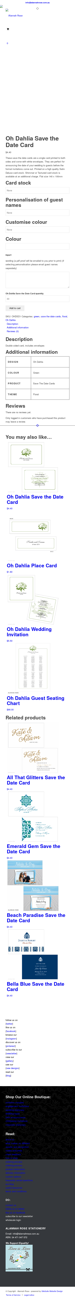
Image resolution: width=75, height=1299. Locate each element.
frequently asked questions (19, 1180)
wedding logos (13, 1113)
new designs (12, 1068)
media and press (14, 1150)
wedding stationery (15, 1110)
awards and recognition (17, 1146)
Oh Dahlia (11, 320)
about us (10, 1139)
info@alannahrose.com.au (37, 2)
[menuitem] (13, 1295)
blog (8, 1075)
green (36, 316)
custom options (13, 1176)
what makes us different (18, 1143)
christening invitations (17, 1121)
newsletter (11, 1053)
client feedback (13, 1154)
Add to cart (15, 308)
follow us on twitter (15, 1208)
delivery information (15, 1172)
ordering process (14, 1161)
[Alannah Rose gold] (31, 15)
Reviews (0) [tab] (13, 331)
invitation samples (15, 1102)
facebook (11, 1031)
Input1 (9, 255)
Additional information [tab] (18, 327)
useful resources (14, 1187)
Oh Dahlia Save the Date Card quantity (25, 293)
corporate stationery (16, 1124)
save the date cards (51, 316)
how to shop (12, 1158)
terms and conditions (16, 1191)
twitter (9, 1023)
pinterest (10, 1046)
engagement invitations (17, 1106)
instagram (11, 1038)
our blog (10, 1184)
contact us (11, 1205)
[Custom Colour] (14, 133)
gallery (9, 1060)
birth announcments (15, 1117)
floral (64, 316)
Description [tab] (12, 323)
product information (15, 1169)
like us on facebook (15, 1212)
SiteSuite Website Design (52, 1291)
